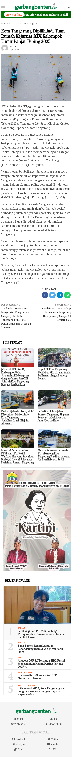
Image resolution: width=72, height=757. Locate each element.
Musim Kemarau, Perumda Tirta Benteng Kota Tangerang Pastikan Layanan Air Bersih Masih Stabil (54, 455)
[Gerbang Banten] (35, 6)
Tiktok (21, 749)
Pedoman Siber (53, 723)
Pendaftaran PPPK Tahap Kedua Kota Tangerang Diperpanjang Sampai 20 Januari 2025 (56, 312)
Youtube (55, 744)
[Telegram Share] (60, 295)
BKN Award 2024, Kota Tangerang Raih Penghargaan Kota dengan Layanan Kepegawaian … (42, 691)
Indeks (53, 719)
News (20, 672)
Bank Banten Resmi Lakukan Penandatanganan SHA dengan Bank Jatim (40, 648)
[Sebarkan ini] (45, 295)
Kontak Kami (18, 723)
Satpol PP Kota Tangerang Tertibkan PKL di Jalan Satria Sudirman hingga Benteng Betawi (54, 374)
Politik (28, 672)
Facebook (20, 739)
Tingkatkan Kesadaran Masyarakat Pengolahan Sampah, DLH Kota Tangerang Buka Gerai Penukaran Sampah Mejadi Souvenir (16, 316)
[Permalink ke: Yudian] (4, 47)
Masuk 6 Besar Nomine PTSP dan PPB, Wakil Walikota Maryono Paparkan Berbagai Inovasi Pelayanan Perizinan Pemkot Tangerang (17, 456)
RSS (54, 749)
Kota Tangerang (27, 685)
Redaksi (18, 719)
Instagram (21, 744)
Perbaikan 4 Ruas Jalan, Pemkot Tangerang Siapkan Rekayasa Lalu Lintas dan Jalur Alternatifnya (53, 416)
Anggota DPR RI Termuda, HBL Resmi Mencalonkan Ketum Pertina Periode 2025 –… (41, 663)
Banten (21, 628)
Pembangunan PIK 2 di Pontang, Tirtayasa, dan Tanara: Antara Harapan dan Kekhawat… (41, 634)
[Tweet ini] (52, 295)
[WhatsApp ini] (67, 295)
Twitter (54, 739)
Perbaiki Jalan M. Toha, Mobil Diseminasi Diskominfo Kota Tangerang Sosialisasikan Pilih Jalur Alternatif (17, 417)
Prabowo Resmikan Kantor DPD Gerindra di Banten (37, 677)
